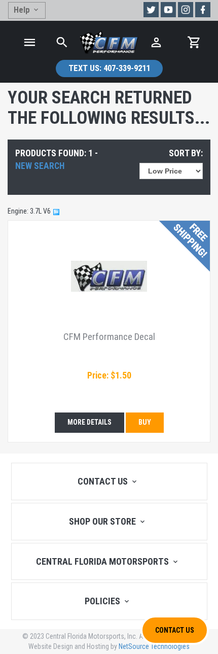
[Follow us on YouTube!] (168, 9)
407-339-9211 (109, 68)
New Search (39, 166)
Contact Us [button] (174, 630)
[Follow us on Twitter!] (151, 9)
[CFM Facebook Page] (202, 9)
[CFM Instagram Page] (185, 9)
